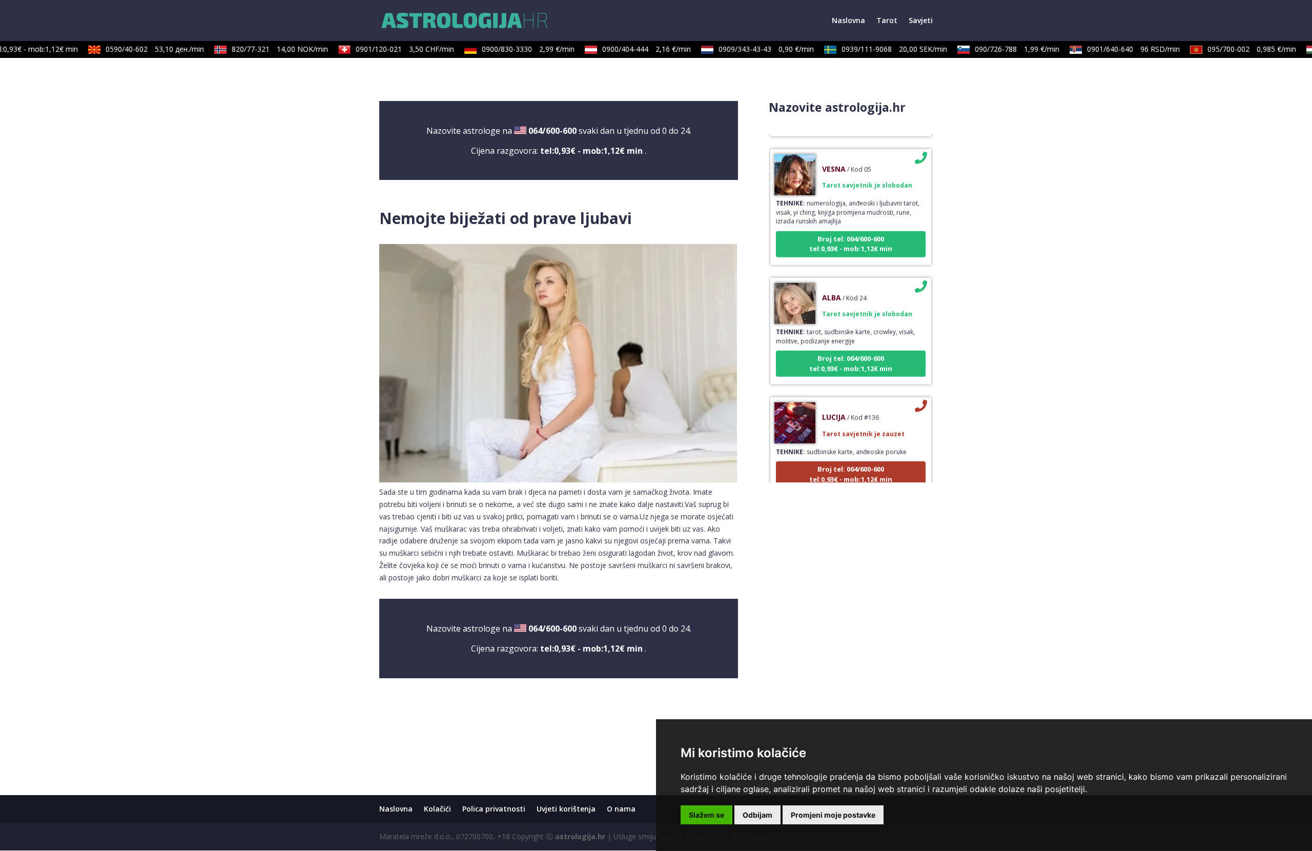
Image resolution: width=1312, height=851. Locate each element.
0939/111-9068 (884, 49)
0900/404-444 (636, 49)
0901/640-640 (1123, 49)
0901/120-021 (395, 49)
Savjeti (921, 21)
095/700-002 (1242, 49)
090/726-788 (1007, 49)
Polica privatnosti (493, 809)
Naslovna (848, 21)
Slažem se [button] (706, 815)
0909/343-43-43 (756, 49)
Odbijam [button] (757, 815)
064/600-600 (552, 130)
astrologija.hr (580, 836)
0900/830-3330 (518, 49)
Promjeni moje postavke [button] (833, 815)
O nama (621, 809)
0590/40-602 (145, 49)
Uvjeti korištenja (566, 809)
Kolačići (437, 809)
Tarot (886, 21)
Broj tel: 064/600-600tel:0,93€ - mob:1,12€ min (850, 231)
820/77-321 (270, 49)
